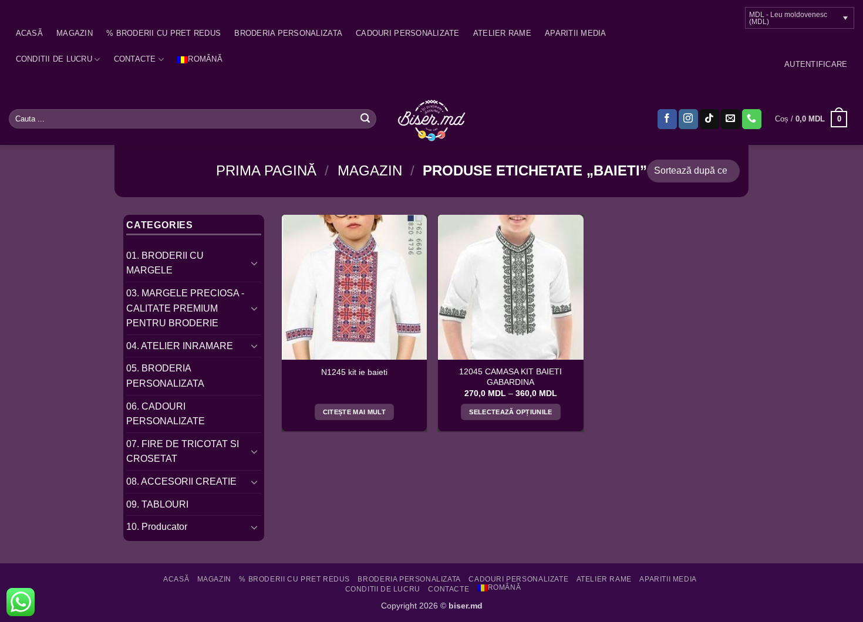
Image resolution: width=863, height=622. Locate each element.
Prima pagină (266, 170)
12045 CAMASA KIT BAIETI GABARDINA (510, 377)
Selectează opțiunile (510, 411)
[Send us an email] (730, 119)
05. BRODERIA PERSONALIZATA (165, 375)
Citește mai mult (354, 411)
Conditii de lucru (54, 59)
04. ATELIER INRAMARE (179, 346)
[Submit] (365, 119)
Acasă (29, 33)
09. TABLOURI (157, 504)
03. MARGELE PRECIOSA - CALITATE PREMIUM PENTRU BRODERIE (185, 308)
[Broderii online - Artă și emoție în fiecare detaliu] (432, 119)
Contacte (135, 59)
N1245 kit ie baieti (354, 372)
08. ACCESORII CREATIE (181, 481)
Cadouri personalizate (407, 33)
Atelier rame (502, 33)
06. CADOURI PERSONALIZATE (165, 414)
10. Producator (156, 527)
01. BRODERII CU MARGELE (165, 263)
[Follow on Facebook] (667, 119)
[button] (815, 64)
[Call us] (751, 119)
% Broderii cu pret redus (163, 33)
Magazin (74, 33)
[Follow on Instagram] (688, 119)
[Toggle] (254, 263)
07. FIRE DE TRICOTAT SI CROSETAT (182, 451)
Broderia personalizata (288, 33)
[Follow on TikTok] (709, 119)
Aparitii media (575, 33)
